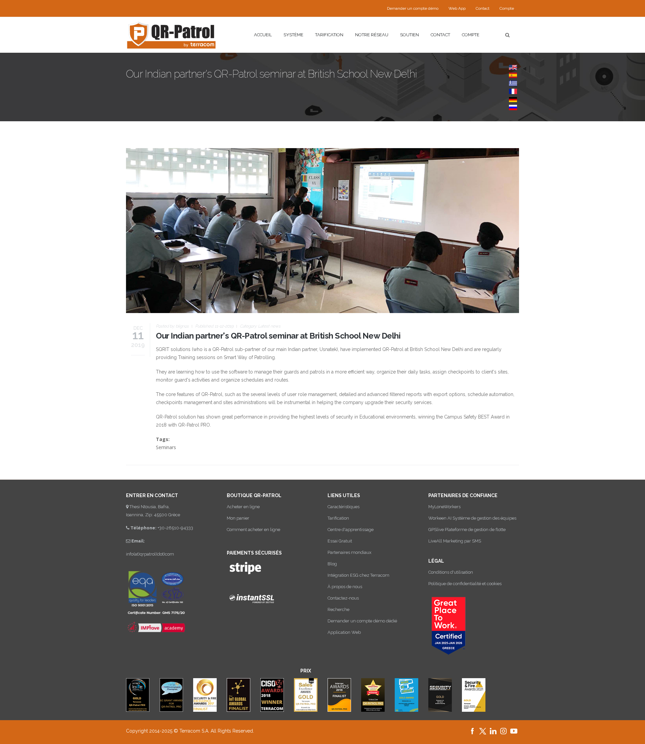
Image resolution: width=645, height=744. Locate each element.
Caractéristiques (343, 506)
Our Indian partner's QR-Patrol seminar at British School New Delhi (278, 336)
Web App (457, 8)
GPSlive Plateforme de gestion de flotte (467, 529)
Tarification (329, 34)
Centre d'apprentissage (351, 529)
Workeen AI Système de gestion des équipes (472, 518)
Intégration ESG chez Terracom (358, 575)
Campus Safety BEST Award (474, 417)
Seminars (166, 447)
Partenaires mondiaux (350, 552)
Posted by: (172, 326)
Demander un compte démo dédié (362, 620)
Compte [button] (507, 8)
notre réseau (371, 34)
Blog (332, 563)
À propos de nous (345, 586)
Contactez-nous (343, 598)
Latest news (269, 326)
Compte (470, 34)
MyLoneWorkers (444, 506)
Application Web (344, 632)
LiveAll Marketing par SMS (454, 540)
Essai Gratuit (340, 540)
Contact (482, 8)
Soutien (409, 34)
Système (293, 34)
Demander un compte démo (412, 8)
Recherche (338, 609)
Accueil (263, 34)
